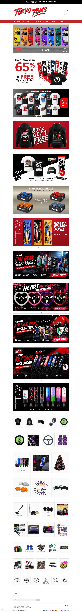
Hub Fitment (22, 607)
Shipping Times (23, 606)
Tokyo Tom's (17, 610)
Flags (18, 21)
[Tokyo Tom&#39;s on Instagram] (67, 605)
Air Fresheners (46, 21)
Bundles (53, 21)
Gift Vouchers (60, 21)
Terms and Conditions (16, 606)
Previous (15, 39)
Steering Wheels (37, 21)
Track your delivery (16, 607)
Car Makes (26, 607)
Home (14, 21)
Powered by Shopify (23, 610)
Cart (66, 14)
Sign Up (38, 599)
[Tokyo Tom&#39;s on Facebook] (65, 605)
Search (28, 606)
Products (29, 21)
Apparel (23, 21)
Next (66, 39)
